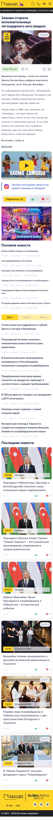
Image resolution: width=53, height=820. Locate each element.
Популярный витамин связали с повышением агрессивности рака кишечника (22, 343)
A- (44, 69)
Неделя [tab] (26, 317)
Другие (12, 418)
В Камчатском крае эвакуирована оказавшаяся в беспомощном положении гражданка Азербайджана (25, 361)
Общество (15, 334)
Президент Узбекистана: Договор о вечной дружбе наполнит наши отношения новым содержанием (26, 486)
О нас (9, 805)
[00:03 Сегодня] (26, 577)
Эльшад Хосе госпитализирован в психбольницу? (25, 280)
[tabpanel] (26, 380)
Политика (14, 436)
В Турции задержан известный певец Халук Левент (25, 303)
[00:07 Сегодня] (26, 518)
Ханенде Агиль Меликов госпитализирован (22, 271)
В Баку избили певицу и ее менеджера (19, 251)
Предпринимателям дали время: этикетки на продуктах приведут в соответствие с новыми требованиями (25, 380)
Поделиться (13, 199)
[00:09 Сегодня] (26, 463)
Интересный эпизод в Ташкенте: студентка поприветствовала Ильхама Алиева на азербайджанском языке (25, 427)
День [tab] (10, 317)
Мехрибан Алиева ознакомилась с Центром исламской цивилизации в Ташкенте (26, 660)
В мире (13, 352)
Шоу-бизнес (10, 69)
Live (18, 805)
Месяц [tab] (43, 317)
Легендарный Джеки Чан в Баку (16, 261)
